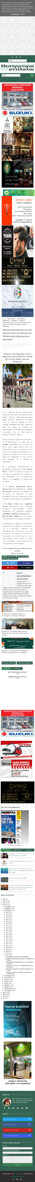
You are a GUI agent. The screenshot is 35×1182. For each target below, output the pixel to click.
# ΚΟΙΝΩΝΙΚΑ (13, 558)
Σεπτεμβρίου (8, 976)
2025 (4, 899)
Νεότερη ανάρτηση (8, 663)
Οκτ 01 (8, 955)
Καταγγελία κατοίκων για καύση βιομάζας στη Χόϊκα (19, 969)
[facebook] (12, 57)
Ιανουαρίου (8, 990)
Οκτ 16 (8, 934)
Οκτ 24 (8, 923)
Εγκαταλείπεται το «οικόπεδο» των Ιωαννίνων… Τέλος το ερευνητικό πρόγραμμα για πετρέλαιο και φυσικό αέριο (21, 870)
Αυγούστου (8, 977)
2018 (4, 998)
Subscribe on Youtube (11, 1130)
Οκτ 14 (8, 938)
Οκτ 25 (8, 921)
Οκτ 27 (8, 918)
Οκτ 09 (8, 947)
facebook (17, 668)
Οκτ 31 (8, 912)
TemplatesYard (18, 1174)
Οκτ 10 (8, 946)
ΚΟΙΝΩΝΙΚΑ (14, 320)
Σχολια (29, 850)
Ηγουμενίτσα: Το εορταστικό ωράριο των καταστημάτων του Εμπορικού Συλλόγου (13, 614)
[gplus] (13, 1108)
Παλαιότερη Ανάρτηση (24, 663)
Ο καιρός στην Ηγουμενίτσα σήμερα (18, 878)
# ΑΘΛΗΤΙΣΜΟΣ (11, 556)
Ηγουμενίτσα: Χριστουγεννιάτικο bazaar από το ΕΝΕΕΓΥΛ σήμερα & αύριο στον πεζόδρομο (16, 651)
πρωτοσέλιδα (12, 845)
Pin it (12, 568)
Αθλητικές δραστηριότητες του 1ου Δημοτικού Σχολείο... (20, 962)
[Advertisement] (17, 27)
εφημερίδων (19, 845)
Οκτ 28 (8, 916)
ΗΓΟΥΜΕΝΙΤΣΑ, (15, 346)
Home (4, 319)
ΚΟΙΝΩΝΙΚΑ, (6, 348)
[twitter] (16, 57)
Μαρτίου (7, 987)
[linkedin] (18, 1108)
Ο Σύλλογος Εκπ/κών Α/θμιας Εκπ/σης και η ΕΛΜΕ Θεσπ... (19, 973)
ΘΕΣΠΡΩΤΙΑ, (22, 346)
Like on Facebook (10, 1124)
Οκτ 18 (8, 931)
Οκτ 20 (8, 927)
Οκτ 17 (8, 932)
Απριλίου (7, 985)
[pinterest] (27, 1108)
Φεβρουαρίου (8, 989)
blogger (6, 668)
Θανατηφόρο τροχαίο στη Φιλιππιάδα (17, 957)
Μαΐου (6, 983)
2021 (4, 992)
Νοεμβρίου (8, 908)
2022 (4, 905)
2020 (4, 994)
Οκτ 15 (8, 936)
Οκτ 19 (8, 929)
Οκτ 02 (8, 953)
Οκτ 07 (8, 949)
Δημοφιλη (17, 850)
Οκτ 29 (8, 914)
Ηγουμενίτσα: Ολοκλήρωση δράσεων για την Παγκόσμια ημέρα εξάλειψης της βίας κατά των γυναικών (15, 633)
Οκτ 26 (8, 919)
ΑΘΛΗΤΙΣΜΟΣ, (6, 346)
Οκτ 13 (8, 940)
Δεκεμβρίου (8, 906)
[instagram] (20, 57)
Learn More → (16, 1104)
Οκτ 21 (8, 925)
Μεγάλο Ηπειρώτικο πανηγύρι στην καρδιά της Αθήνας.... (20, 959)
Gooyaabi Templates (17, 1176)
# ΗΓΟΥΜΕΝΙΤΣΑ (21, 556)
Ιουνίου (7, 981)
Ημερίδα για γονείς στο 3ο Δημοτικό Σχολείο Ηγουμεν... (19, 966)
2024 (4, 901)
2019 (4, 996)
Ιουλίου (7, 979)
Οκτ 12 (8, 942)
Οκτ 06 (8, 951)
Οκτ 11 (8, 944)
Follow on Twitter (10, 1119)
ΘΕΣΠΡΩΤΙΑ (6, 320)
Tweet (12, 563)
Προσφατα (6, 850)
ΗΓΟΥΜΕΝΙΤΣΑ (21, 319)
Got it (23, 14)
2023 (4, 903)
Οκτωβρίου (8, 910)
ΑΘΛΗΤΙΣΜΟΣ (11, 319)
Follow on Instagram (11, 1135)
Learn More (15, 14)
